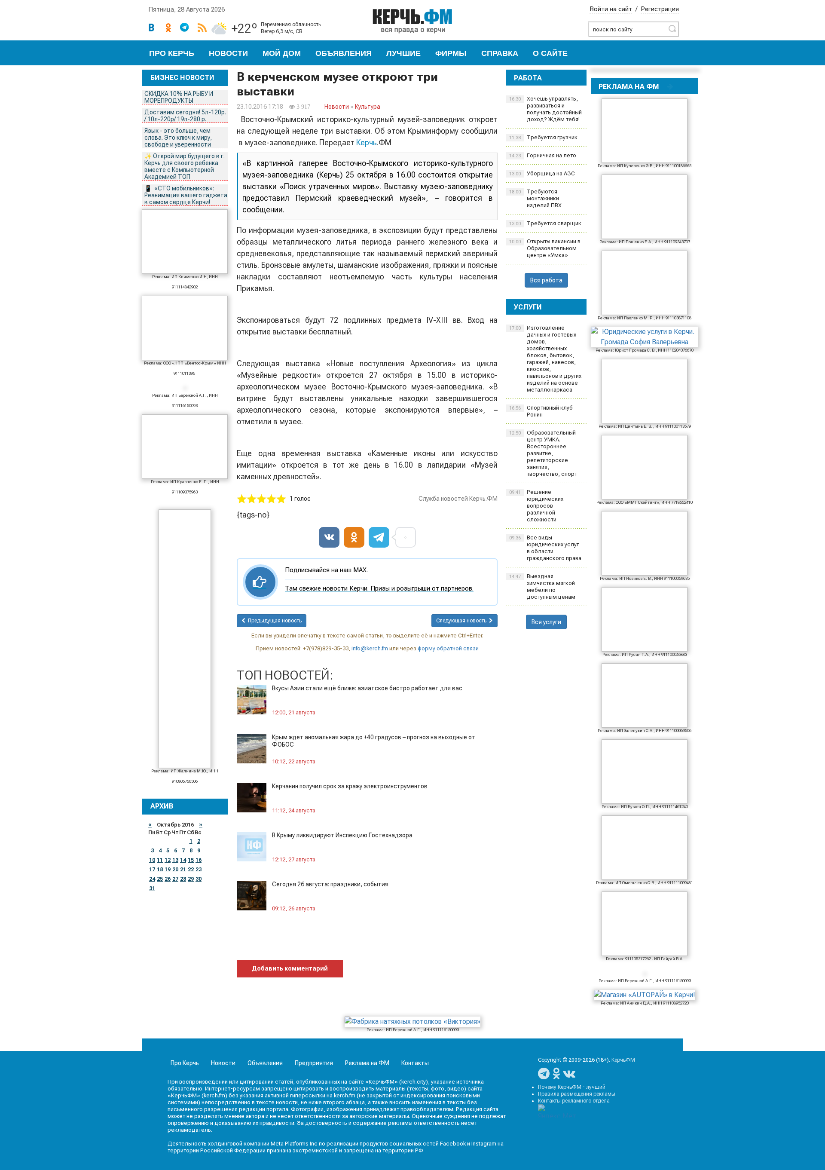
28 (183, 879)
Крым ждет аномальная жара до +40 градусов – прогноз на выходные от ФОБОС (373, 741)
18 (160, 870)
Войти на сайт (611, 9)
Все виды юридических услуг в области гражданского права (545, 547)
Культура (367, 106)
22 (191, 870)
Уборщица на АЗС (542, 173)
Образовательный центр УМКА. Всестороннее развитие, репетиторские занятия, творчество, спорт (543, 453)
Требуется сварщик (545, 223)
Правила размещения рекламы (576, 1094)
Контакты (415, 1063)
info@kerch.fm (369, 648)
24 (152, 879)
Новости (228, 53)
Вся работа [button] (546, 280)
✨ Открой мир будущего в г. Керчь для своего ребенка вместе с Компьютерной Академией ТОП (184, 166)
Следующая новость (462, 621)
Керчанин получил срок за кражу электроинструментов (350, 786)
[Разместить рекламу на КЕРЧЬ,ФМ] (670, 86)
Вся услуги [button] (546, 622)
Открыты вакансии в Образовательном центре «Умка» (545, 248)
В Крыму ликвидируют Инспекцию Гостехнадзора (342, 835)
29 (191, 879)
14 (183, 860)
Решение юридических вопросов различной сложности (536, 506)
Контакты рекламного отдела (574, 1101)
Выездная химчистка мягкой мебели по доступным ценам (542, 586)
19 (168, 870)
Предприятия (314, 1063)
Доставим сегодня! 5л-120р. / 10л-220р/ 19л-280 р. (185, 116)
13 (175, 860)
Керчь (366, 142)
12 (168, 860)
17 (152, 870)
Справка (499, 53)
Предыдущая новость (273, 621)
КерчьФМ (623, 1060)
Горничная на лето (542, 155)
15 (191, 860)
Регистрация (660, 9)
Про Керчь (171, 53)
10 (152, 860)
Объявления (343, 53)
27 (175, 879)
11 (160, 860)
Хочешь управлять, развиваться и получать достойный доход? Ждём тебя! (545, 109)
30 (199, 879)
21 (183, 870)
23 (199, 870)
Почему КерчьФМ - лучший (571, 1087)
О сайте (550, 53)
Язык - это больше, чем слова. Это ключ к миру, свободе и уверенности (178, 137)
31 (152, 888)
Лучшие (403, 53)
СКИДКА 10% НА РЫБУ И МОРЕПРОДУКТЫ (178, 97)
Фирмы (451, 53)
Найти (672, 28)
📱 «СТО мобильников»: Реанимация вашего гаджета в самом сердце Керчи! (185, 195)
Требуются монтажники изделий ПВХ (535, 198)
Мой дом (282, 53)
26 (168, 879)
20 (175, 870)
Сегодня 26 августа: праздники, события (330, 884)
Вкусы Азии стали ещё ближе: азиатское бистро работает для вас (367, 688)
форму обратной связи (448, 648)
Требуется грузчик (543, 137)
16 (199, 860)
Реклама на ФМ (367, 1063)
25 (160, 879)
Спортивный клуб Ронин (541, 411)
